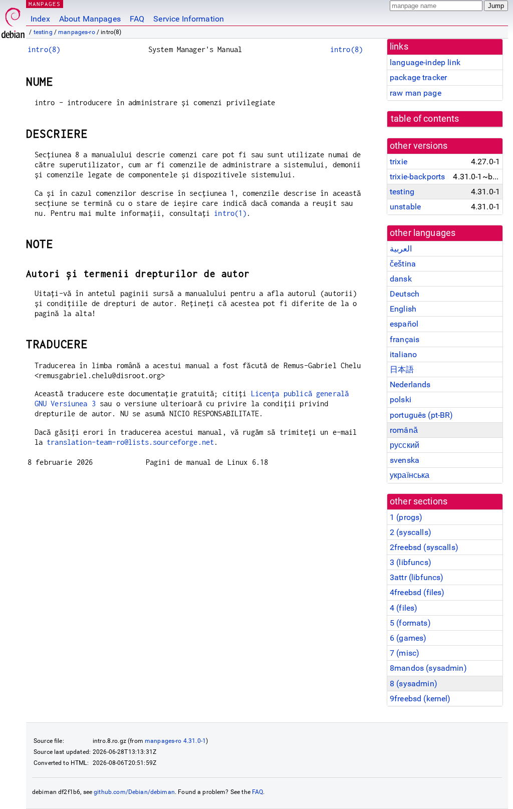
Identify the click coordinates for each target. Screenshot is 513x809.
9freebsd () (420, 698)
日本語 (402, 369)
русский (404, 445)
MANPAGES (45, 4)
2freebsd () (424, 547)
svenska (404, 460)
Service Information (188, 19)
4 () (403, 608)
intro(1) (230, 213)
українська (410, 475)
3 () (410, 562)
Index (40, 19)
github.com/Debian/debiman (134, 791)
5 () (410, 623)
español (404, 324)
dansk (401, 279)
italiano (403, 354)
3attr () (416, 577)
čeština (403, 263)
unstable (405, 206)
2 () (410, 532)
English (403, 309)
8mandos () (428, 668)
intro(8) (44, 49)
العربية (401, 248)
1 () (406, 517)
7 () (404, 653)
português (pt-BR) (421, 415)
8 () (413, 683)
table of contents (425, 119)
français (404, 339)
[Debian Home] (13, 20)
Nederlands (410, 384)
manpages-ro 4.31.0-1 (175, 740)
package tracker (418, 77)
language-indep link (425, 62)
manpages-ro (76, 32)
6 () (408, 638)
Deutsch (404, 294)
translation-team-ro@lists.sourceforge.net (130, 442)
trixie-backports (417, 176)
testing (43, 32)
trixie (398, 161)
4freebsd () (417, 592)
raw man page (415, 93)
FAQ (137, 19)
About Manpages (90, 19)
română (404, 430)
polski (400, 399)
